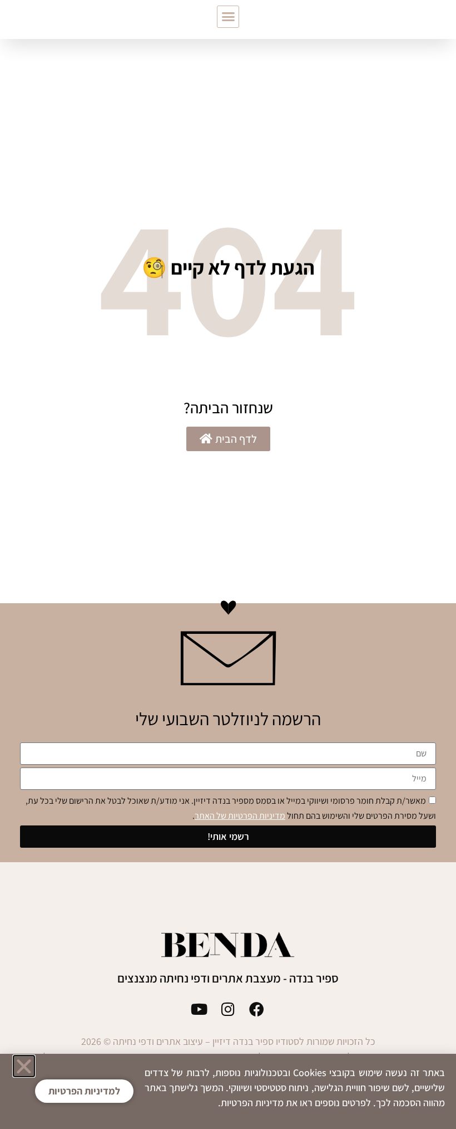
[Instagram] (228, 1009)
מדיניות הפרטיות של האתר (240, 816)
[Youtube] (199, 1009)
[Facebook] (256, 1009)
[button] (228, 17)
